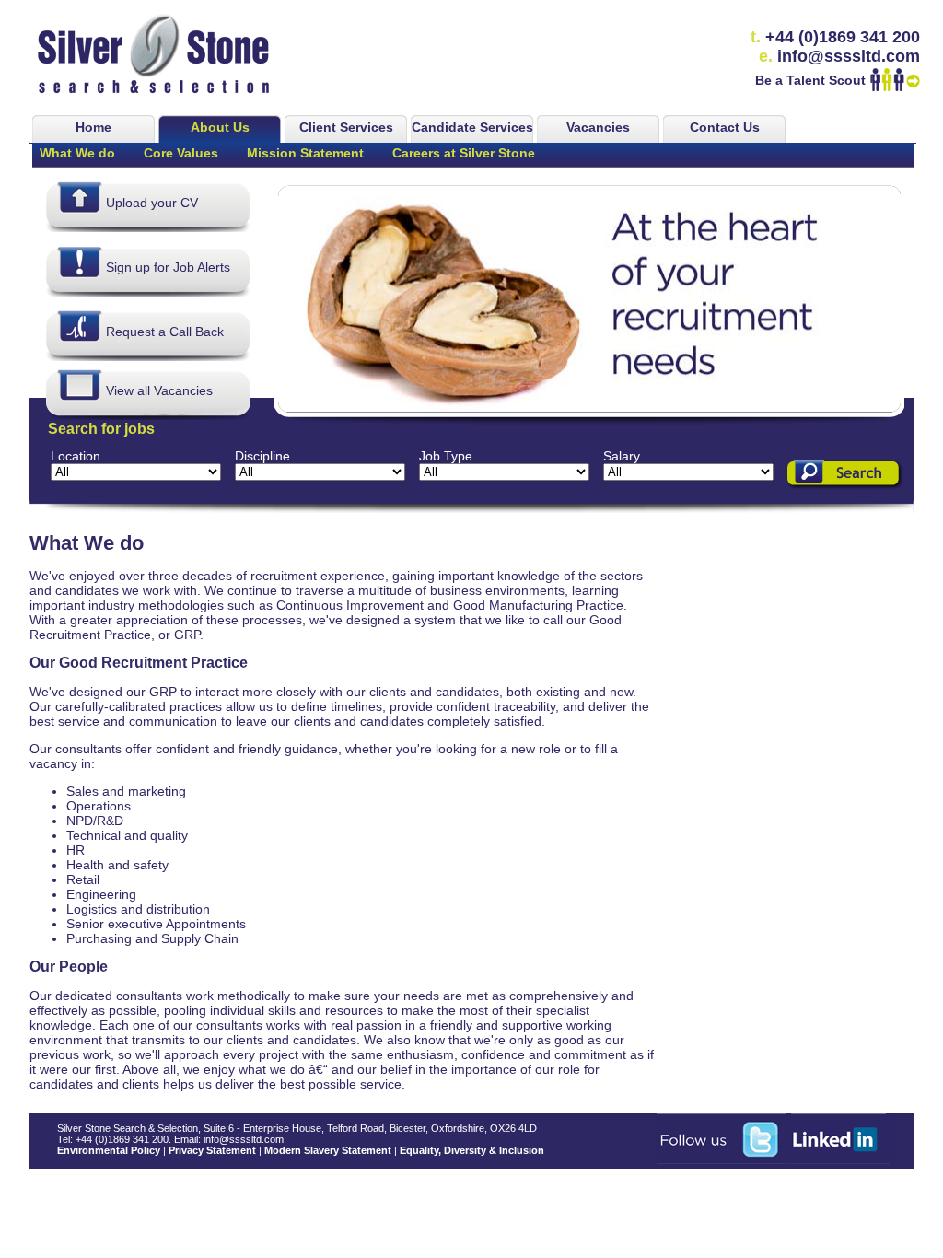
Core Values (181, 153)
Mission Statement (305, 153)
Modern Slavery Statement (327, 1150)
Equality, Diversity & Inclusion (472, 1150)
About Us (220, 127)
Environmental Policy (108, 1150)
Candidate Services (472, 127)
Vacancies (598, 127)
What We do (77, 153)
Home (93, 127)
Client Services (346, 127)
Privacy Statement (212, 1150)
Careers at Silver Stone (463, 153)
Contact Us (725, 127)
